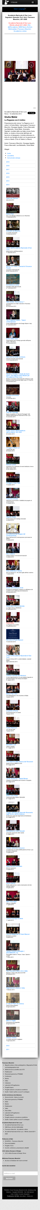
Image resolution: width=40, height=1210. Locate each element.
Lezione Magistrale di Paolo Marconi (18, 934)
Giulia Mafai (10, 623)
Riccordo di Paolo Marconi (14, 640)
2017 (7, 169)
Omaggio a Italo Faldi (13, 483)
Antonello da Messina (13, 231)
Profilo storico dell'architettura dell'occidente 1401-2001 (15, 431)
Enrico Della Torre (12, 339)
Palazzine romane (12, 499)
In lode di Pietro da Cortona (15, 1004)
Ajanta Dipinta (10, 883)
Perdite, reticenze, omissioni (15, 848)
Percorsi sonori (11, 465)
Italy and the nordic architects (15, 357)
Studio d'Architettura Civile (14, 588)
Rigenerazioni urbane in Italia (15, 988)
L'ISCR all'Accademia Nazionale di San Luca (18, 656)
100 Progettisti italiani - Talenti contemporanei (16, 321)
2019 (7, 162)
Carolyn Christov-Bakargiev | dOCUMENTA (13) (15, 952)
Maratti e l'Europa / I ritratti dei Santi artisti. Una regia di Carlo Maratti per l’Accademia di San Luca (17, 375)
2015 (7, 177)
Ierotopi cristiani (11, 1037)
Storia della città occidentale (15, 606)
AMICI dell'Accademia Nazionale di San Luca (19, 248)
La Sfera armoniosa (12, 395)
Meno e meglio (11, 1020)
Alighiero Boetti (11, 517)
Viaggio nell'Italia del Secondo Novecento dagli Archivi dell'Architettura (19, 813)
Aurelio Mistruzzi (11, 728)
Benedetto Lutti (11, 745)
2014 (7, 181)
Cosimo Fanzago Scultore (14, 918)
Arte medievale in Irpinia (14, 571)
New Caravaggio (11, 901)
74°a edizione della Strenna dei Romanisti (19, 761)
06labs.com (30, 1196)
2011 (7, 1049)
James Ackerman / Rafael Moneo (17, 778)
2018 (7, 166)
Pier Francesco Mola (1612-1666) (17, 971)
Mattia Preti (10, 214)
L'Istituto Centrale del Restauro (16, 675)
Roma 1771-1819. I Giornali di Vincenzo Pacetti (19, 267)
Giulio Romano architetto (14, 866)
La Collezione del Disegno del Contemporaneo (15, 535)
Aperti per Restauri (12, 198)
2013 (7, 184)
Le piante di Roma (12, 711)
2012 (7, 1045)
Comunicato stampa (13, 158)
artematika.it (23, 1196)
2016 (7, 173)
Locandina (10, 155)
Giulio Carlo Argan (12, 795)
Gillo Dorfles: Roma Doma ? (15, 302)
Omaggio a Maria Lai (13, 448)
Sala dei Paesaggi (12, 412)
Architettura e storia (12, 285)
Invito (9, 153)
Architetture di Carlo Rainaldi (15, 831)
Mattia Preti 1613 (11, 694)
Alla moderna (10, 554)
